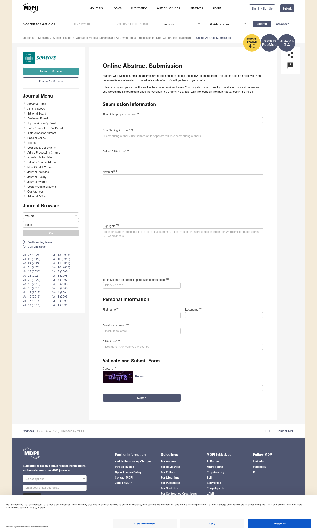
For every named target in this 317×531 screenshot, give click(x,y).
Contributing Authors (118, 130)
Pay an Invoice (124, 467)
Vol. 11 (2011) (61, 263)
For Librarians (170, 477)
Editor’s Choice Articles (42, 162)
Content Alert (285, 431)
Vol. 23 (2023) (31, 267)
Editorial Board (36, 113)
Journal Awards (37, 182)
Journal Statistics (38, 172)
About (216, 8)
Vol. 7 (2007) (60, 280)
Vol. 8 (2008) (60, 275)
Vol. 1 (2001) (60, 305)
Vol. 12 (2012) (61, 259)
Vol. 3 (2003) (60, 296)
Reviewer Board (37, 118)
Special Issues (62, 37)
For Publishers (170, 483)
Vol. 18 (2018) (31, 288)
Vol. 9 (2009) (60, 271)
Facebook (259, 467)
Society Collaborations (41, 186)
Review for (51, 81)
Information (139, 8)
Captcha (110, 368)
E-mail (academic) (116, 325)
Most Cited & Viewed (40, 167)
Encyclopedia (216, 488)
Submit (287, 8)
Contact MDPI (124, 477)
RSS (268, 431)
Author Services (168, 8)
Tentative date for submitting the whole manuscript (136, 280)
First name (111, 309)
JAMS (211, 493)
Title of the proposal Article (121, 114)
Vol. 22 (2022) (31, 271)
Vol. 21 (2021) (31, 275)
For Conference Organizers (179, 493)
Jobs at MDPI (123, 483)
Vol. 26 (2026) (31, 254)
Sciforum (213, 461)
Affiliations (111, 341)
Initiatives (196, 8)
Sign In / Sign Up (262, 8)
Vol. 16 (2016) (31, 296)
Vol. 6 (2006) (60, 284)
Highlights (111, 226)
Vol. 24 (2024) (31, 263)
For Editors (168, 472)
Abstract (110, 172)
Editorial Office (36, 196)
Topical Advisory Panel (41, 123)
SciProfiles (214, 483)
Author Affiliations (116, 151)
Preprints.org (215, 472)
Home (36, 103)
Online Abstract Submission (213, 37)
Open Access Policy (128, 472)
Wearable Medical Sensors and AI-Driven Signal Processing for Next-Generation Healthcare (134, 37)
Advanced (282, 24)
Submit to (50, 71)
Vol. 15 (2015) (31, 300)
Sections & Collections (41, 147)
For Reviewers (170, 467)
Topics (117, 8)
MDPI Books (215, 467)
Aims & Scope (36, 108)
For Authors (169, 461)
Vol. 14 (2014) (31, 305)
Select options (35, 478)
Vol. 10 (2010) (61, 267)
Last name (194, 309)
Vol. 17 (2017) (31, 292)
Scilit (210, 477)
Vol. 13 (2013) (61, 254)
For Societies (169, 488)
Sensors (43, 37)
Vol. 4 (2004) (60, 292)
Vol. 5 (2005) (60, 288)
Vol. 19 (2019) (31, 284)
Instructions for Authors (41, 133)
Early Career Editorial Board (45, 128)
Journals (96, 8)
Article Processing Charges (133, 461)
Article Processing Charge (43, 152)
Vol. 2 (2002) (60, 300)
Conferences (35, 191)
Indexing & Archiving (40, 157)
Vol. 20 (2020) (31, 280)
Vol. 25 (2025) (31, 259)
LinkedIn (258, 461)
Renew (139, 376)
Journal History (36, 177)
